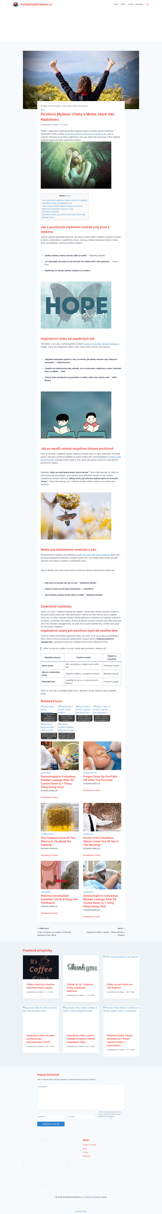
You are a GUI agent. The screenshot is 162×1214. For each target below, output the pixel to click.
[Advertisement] (81, 25)
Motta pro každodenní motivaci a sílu (57, 209)
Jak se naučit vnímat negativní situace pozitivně (62, 206)
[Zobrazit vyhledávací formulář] (147, 4)
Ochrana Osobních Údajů (95, 1197)
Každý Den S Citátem (50, 125)
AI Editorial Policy (81, 1211)
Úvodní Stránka (89, 1145)
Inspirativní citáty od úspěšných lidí (57, 203)
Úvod (115, 4)
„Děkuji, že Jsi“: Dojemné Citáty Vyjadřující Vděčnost (80, 987)
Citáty (123, 4)
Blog (43, 110)
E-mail (71, 1116)
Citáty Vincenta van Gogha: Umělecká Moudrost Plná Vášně (54, 932)
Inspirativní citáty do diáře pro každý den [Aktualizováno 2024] (40, 1038)
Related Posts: (48, 217)
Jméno (42, 1116)
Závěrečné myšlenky (50, 212)
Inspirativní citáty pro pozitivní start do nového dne (63, 214)
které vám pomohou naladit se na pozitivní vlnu (86, 134)
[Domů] (41, 106)
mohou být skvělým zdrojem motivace (101, 344)
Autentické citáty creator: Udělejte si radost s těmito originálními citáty (81, 1038)
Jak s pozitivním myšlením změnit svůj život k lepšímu (64, 200)
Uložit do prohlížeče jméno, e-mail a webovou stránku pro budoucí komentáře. (110, 1114)
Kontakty (139, 4)
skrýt (68, 196)
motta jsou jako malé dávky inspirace (93, 555)
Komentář (43, 1086)
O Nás (130, 4)
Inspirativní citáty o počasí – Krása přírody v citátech (106, 932)
